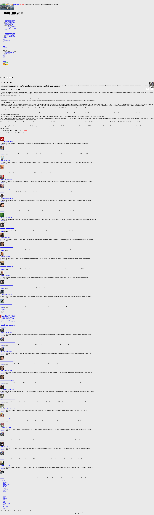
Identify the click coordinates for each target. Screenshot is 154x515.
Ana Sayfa (5, 482)
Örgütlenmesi (5, 490)
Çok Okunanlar (3, 327)
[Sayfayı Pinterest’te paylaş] (18, 89)
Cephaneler (5, 508)
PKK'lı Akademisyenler (9, 35)
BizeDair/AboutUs (6, 40)
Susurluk (4, 61)
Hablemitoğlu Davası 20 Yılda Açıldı (8, 316)
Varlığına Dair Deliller (9, 52)
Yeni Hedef (5, 491)
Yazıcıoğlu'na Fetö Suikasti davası (7, 324)
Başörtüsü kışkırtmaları (9, 21)
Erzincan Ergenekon (9, 30)
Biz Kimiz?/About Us (7, 503)
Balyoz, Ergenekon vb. (12, 26)
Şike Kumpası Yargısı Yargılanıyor (7, 325)
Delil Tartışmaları (6, 506)
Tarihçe (4, 43)
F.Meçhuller (5, 45)
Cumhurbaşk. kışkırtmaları (10, 20)
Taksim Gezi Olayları (9, 32)
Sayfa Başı (2, 480)
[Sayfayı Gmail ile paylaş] (8, 89)
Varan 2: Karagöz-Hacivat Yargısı (7, 318)
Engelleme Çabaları (9, 23)
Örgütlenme (5, 56)
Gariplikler (5, 47)
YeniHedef (5, 57)
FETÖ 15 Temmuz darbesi (10, 36)
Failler (4, 46)
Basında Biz (2, 1)
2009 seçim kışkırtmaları (10, 22)
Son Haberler (3, 309)
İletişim (7, 1)
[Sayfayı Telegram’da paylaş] (19, 89)
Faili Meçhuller (6, 484)
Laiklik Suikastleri (6, 492)
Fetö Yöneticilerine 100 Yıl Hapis (7, 322)
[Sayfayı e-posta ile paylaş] (6, 89)
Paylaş (2, 89)
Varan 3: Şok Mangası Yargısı (7, 319)
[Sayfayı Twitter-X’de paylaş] (13, 89)
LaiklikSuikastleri (6, 58)
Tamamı (2, 144)
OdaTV (9, 27)
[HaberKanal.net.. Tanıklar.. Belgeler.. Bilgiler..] (12, 15)
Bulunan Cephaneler (9, 24)
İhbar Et (4, 501)
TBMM (4, 54)
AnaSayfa (5, 17)
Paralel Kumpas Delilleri (12, 28)
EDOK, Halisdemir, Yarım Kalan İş (8, 315)
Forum (4, 39)
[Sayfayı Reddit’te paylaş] (16, 89)
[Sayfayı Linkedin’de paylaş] (14, 89)
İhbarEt (4, 42)
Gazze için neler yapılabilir (10, 34)
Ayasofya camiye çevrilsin (10, 33)
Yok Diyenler (7, 53)
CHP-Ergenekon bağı (9, 29)
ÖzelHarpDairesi (6, 55)
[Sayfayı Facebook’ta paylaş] (11, 89)
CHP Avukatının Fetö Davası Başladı (8, 320)
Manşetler (5, 37)
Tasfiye (4, 60)
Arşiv (4, 38)
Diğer (4, 41)
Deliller (4, 486)
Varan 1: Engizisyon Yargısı (6, 317)
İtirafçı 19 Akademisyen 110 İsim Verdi (8, 321)
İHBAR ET (11, 1)
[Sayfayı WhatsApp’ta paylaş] (9, 89)
